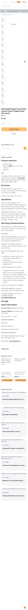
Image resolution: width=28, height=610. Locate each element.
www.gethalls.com (14, 341)
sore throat (21, 178)
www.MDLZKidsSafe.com (8, 297)
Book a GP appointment (14, 11)
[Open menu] (5, 2)
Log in (18, 2)
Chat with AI (24, 11)
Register (24, 2)
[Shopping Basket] (14, 2)
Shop (2, 11)
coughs (10, 166)
